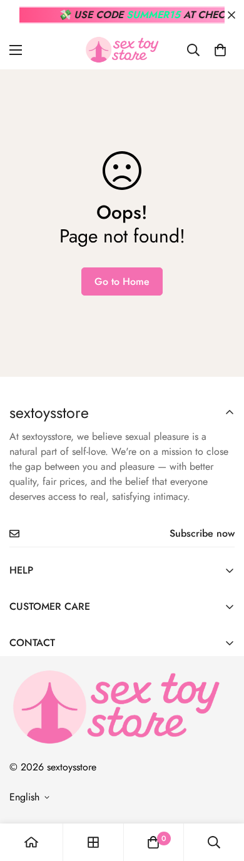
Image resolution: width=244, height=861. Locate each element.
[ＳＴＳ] (122, 49)
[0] (220, 50)
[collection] (93, 842)
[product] (31, 842)
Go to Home (122, 281)
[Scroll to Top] (221, 794)
